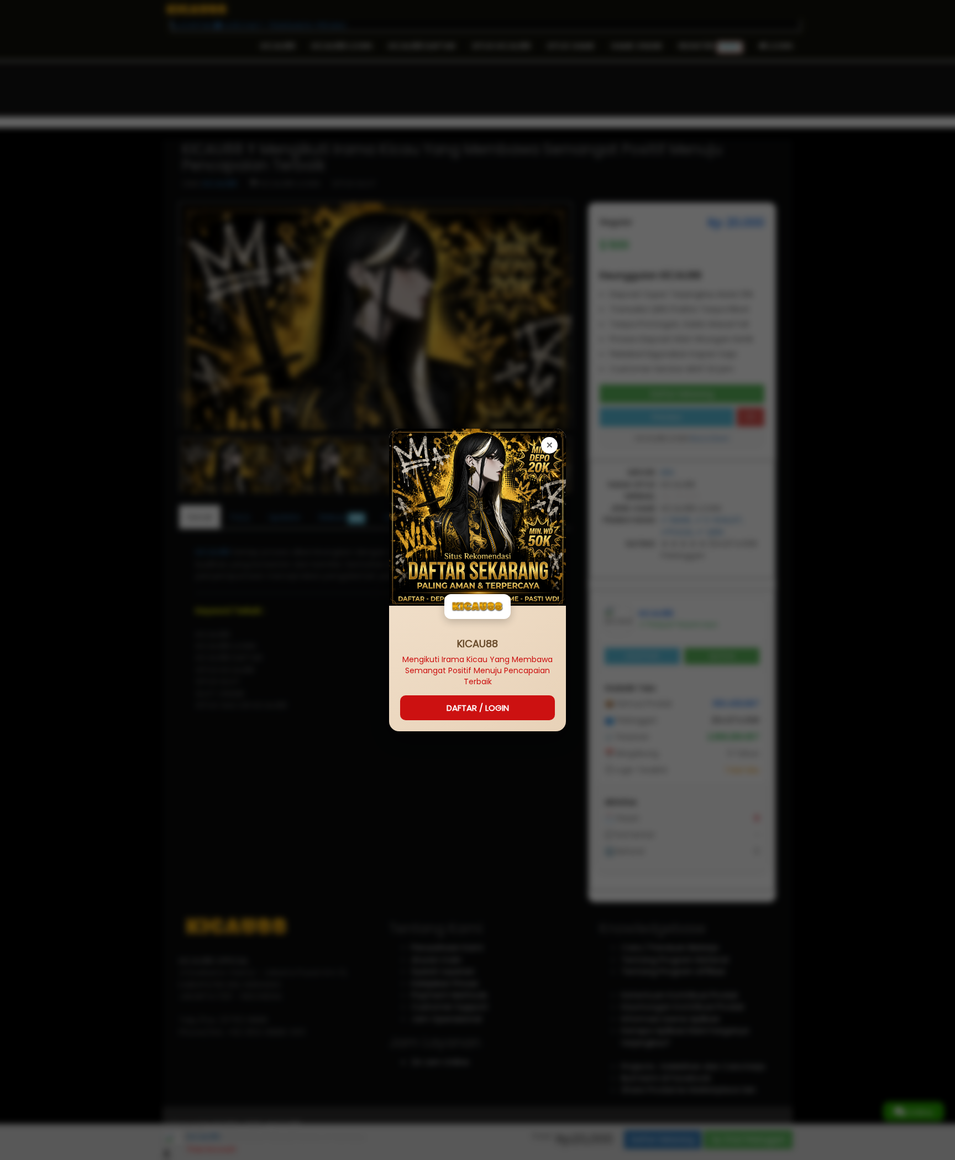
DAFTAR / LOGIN (478, 708)
